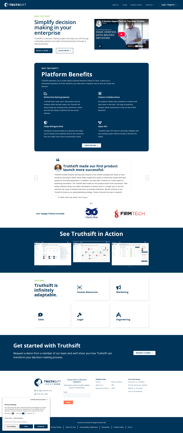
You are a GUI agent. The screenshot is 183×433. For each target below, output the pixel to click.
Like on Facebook (135, 391)
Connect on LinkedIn (136, 382)
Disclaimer (106, 427)
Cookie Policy (119, 427)
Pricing (124, 5)
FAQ (113, 388)
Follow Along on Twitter (137, 385)
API (113, 385)
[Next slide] (147, 178)
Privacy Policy (56, 427)
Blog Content (117, 382)
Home (98, 382)
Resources (149, 5)
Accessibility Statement (89, 427)
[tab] (90, 203)
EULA (130, 427)
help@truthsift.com (44, 391)
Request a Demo (136, 5)
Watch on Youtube (135, 388)
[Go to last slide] (35, 178)
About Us (116, 5)
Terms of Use (70, 427)
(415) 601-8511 (42, 394)
